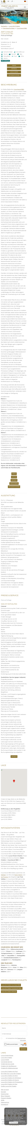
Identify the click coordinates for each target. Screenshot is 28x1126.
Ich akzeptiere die (16, 1039)
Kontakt (3, 1092)
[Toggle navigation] (25, 7)
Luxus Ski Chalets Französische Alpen (12, 988)
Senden (23, 1049)
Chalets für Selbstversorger (9, 1068)
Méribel (3, 875)
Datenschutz (5, 1102)
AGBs (2, 1100)
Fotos (24, 22)
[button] (25, 1)
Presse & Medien (6, 1098)
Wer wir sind (5, 1089)
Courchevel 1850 (22, 28)
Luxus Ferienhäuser (7, 1055)
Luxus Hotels (5, 1059)
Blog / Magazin (5, 1096)
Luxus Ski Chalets (14, 26)
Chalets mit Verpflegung (8, 1066)
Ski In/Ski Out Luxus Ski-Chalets (11, 1073)
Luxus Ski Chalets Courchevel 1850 (11, 985)
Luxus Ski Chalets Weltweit (9, 991)
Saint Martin (18, 875)
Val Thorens (4, 877)
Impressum (4, 1104)
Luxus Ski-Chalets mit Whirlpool (11, 1078)
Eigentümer (5, 1094)
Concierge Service (6, 1062)
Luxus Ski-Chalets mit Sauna (10, 1080)
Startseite (4, 26)
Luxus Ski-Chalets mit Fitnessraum (12, 1082)
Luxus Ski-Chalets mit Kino (9, 1075)
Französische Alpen (9, 28)
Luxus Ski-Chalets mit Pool (9, 1071)
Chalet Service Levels (7, 1064)
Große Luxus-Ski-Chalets (8, 1086)
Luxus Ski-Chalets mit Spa (9, 1084)
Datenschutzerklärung (19, 1121)
